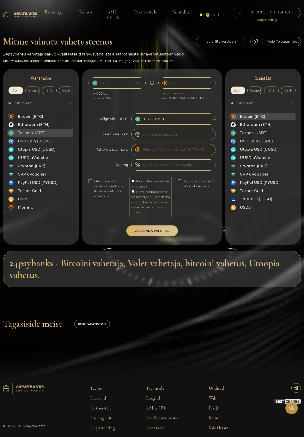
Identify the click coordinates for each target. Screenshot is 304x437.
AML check (139, 186)
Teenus (85, 12)
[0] (201, 15)
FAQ (213, 408)
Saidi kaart (218, 428)
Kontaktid (182, 12)
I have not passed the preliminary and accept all (150, 202)
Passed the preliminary (150, 183)
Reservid (98, 398)
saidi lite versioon (221, 41)
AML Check (113, 14)
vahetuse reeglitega (108, 186)
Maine (214, 418)
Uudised (216, 388)
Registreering (267, 20)
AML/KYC (116, 191)
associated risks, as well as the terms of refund (149, 207)
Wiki (213, 398)
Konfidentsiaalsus (162, 418)
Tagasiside (155, 388)
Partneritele (146, 12)
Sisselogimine (102, 418)
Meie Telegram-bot (283, 41)
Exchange (54, 12)
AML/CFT (156, 408)
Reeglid (153, 398)
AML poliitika (142, 61)
